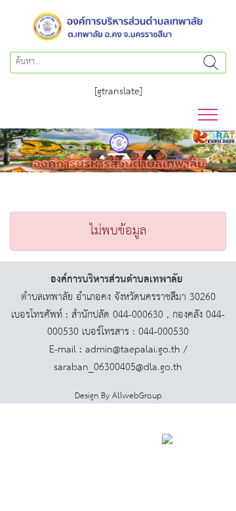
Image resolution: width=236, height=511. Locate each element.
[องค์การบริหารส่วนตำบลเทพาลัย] (118, 25)
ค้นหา (211, 62)
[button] (17, 150)
